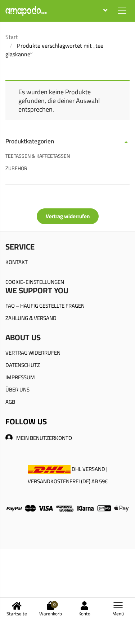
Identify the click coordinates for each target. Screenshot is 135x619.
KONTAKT (16, 262)
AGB (10, 402)
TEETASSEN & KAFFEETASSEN (37, 156)
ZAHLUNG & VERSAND (31, 318)
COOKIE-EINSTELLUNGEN (34, 282)
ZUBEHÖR (16, 168)
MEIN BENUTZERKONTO (44, 438)
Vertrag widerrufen (68, 216)
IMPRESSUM (20, 377)
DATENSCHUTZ (22, 365)
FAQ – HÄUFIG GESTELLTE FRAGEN (45, 305)
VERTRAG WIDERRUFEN (32, 352)
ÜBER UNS (17, 389)
